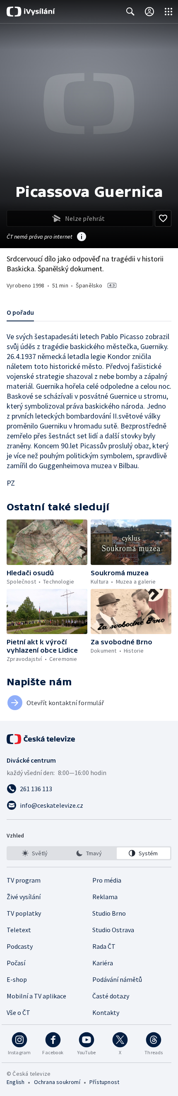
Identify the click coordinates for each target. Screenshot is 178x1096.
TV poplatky (24, 913)
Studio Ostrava (113, 930)
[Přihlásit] (149, 11)
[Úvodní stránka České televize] (41, 739)
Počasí (16, 963)
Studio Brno (109, 913)
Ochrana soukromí (57, 1082)
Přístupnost (104, 1082)
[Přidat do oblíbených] (163, 218)
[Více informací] (82, 237)
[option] (34, 853)
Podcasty (20, 946)
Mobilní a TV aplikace (36, 996)
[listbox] (89, 853)
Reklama (105, 897)
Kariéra (102, 963)
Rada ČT (103, 946)
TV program (24, 880)
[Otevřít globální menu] (168, 11)
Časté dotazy (110, 996)
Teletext (19, 930)
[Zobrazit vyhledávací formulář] (130, 11)
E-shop (17, 979)
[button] (47, 542)
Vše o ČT (18, 1012)
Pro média (106, 880)
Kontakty (105, 1012)
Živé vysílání (24, 897)
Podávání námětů (117, 979)
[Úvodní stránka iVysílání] (31, 12)
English (15, 1082)
